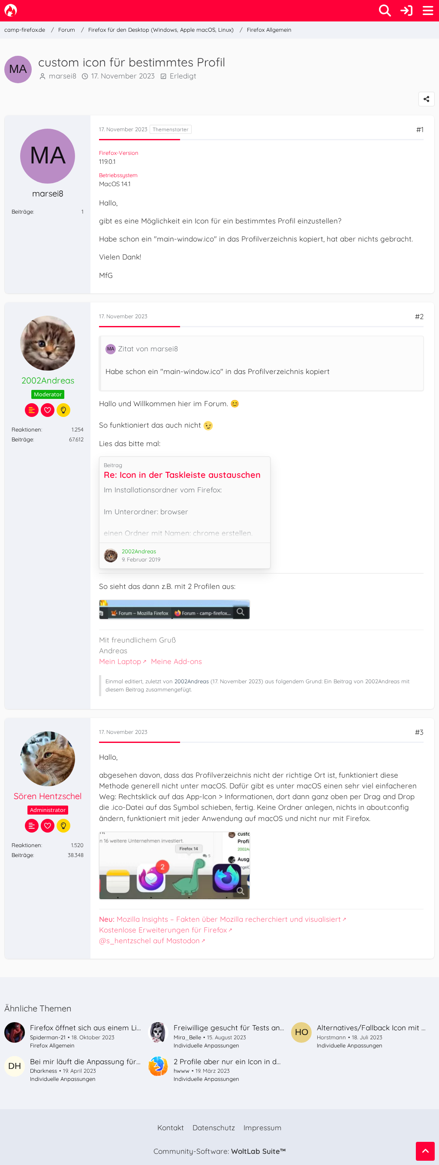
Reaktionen (26, 429)
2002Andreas (191, 681)
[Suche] (385, 10)
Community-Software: (219, 1151)
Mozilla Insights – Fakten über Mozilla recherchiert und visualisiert (220, 919)
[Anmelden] (406, 10)
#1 (420, 129)
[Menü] (427, 10)
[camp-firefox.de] (11, 10)
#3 (419, 731)
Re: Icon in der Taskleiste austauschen (182, 474)
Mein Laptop (120, 661)
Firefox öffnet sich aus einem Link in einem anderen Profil (128, 1027)
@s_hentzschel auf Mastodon (149, 940)
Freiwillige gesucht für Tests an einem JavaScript (258, 1027)
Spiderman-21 (48, 1037)
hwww (181, 1070)
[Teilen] (426, 99)
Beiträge (22, 211)
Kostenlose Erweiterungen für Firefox (163, 929)
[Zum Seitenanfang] (425, 1151)
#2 (419, 316)
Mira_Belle (187, 1037)
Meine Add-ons (176, 661)
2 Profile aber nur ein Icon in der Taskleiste (246, 1061)
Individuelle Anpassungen (206, 1045)
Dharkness (43, 1070)
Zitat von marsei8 (148, 348)
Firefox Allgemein (52, 1045)
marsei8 (62, 75)
